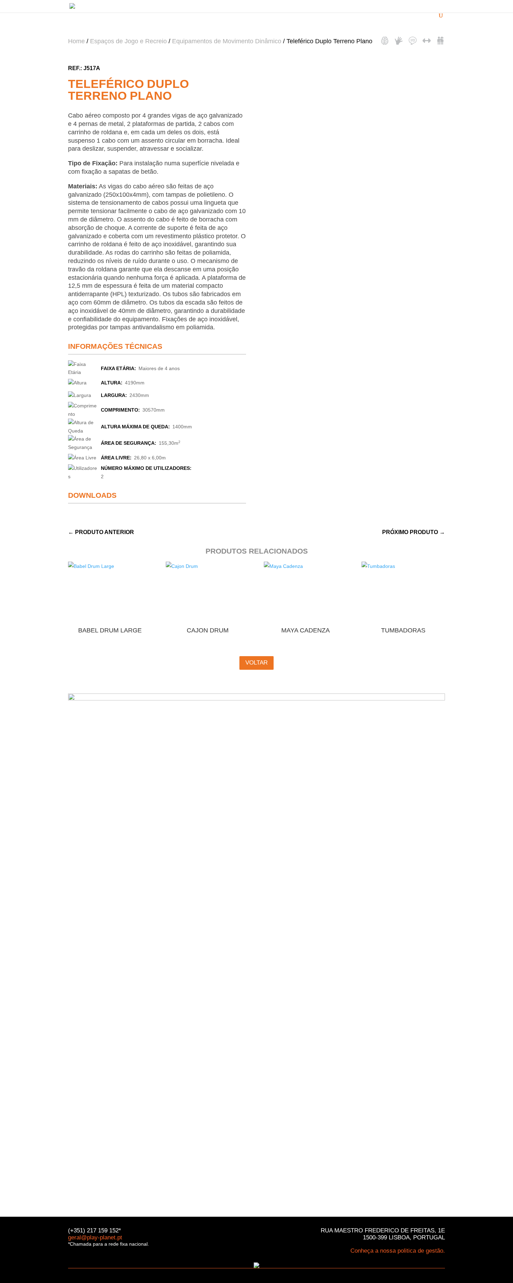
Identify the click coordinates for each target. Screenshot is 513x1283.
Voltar (256, 662)
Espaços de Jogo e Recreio (128, 41)
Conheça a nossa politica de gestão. (397, 1250)
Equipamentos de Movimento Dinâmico (226, 41)
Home (76, 41)
